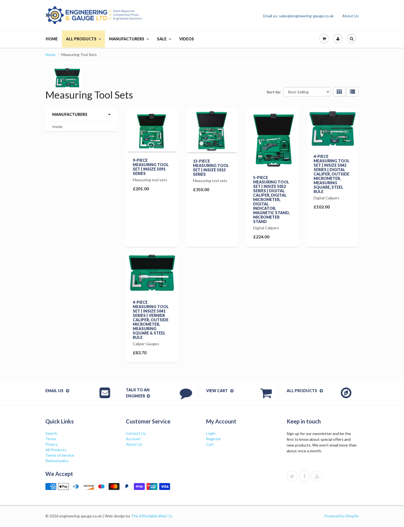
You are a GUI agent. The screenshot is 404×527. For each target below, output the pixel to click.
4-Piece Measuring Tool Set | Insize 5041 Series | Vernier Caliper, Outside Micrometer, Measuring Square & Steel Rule (151, 320)
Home (52, 39)
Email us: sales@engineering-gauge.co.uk (298, 16)
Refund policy (57, 460)
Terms (50, 438)
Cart (210, 444)
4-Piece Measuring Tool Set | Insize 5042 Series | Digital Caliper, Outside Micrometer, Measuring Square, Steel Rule (332, 174)
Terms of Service (59, 455)
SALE (162, 39)
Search (51, 433)
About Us (350, 16)
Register (213, 438)
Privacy (51, 444)
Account (133, 438)
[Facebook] (304, 476)
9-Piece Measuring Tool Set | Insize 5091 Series (151, 167)
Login (210, 433)
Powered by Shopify (341, 516)
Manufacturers (126, 39)
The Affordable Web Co (151, 516)
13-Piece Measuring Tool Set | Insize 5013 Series (211, 168)
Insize (57, 126)
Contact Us (136, 433)
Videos (186, 39)
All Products (81, 39)
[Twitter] (292, 476)
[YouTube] (316, 476)
